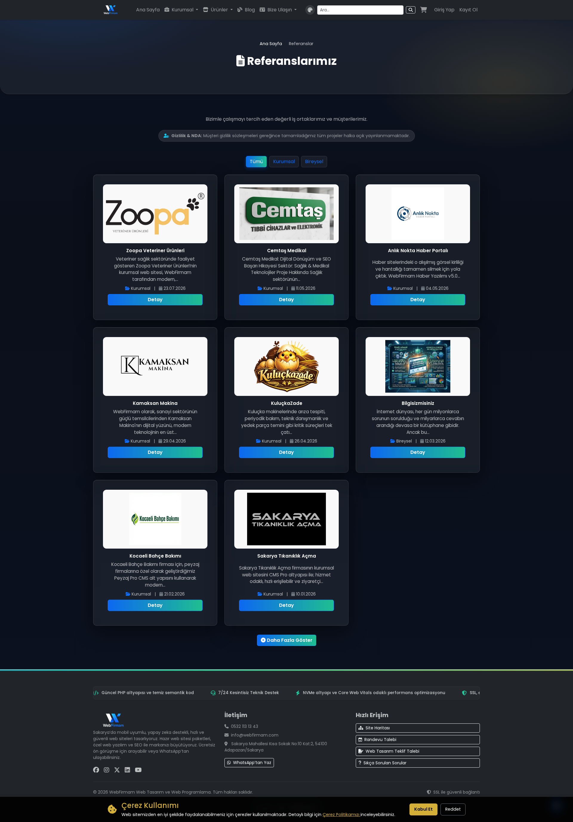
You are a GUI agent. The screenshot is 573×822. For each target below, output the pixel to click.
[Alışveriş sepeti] (423, 10)
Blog (249, 9)
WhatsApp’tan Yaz (252, 763)
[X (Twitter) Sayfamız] (117, 770)
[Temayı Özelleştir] (310, 10)
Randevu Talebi (380, 740)
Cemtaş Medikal (286, 250)
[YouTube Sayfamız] (138, 770)
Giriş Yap (444, 9)
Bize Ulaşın (279, 9)
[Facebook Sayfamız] (96, 770)
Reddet (453, 809)
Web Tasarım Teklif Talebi (392, 751)
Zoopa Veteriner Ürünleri (155, 250)
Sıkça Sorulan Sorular (384, 763)
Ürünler (219, 9)
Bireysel (314, 161)
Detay (155, 299)
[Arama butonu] (410, 9)
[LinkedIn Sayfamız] (127, 770)
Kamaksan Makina (155, 403)
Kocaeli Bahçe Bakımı (155, 556)
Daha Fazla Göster (289, 640)
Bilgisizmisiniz (418, 403)
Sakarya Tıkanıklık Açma (286, 556)
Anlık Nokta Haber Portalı (418, 250)
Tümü (256, 161)
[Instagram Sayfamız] (106, 770)
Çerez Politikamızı (342, 815)
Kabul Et (423, 809)
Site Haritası (378, 728)
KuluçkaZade (286, 403)
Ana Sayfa (148, 9)
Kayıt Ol (468, 9)
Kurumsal (182, 9)
